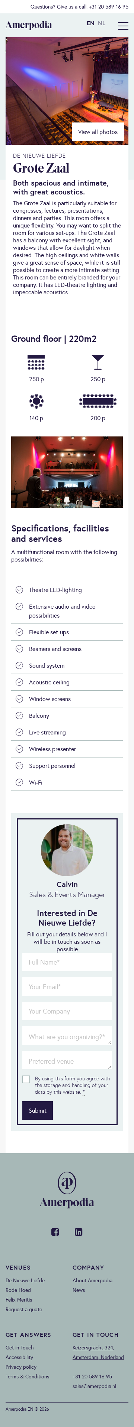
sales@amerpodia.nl (94, 1386)
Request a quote (24, 1309)
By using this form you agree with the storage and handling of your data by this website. (72, 1085)
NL (101, 23)
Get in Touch (20, 1347)
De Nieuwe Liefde (25, 1280)
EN (91, 23)
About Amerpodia (92, 1280)
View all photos (98, 131)
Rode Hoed (18, 1290)
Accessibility (19, 1357)
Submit (38, 1110)
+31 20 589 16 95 (108, 6)
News (79, 1290)
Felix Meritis (19, 1299)
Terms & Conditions (27, 1376)
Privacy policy (21, 1367)
